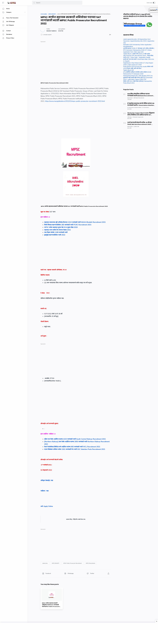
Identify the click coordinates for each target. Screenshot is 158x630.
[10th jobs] (129, 117)
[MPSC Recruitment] (90, 563)
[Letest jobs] (45, 563)
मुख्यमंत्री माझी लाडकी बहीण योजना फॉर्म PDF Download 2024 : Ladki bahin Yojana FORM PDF (137, 78)
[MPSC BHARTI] (55, 563)
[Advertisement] (76, 56)
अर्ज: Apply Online (47, 506)
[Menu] (3, 3)
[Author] (51, 31)
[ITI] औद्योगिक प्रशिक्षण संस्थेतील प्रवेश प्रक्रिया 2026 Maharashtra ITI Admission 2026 (137, 73)
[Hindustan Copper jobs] (138, 117)
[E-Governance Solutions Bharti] (134, 107)
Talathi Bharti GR (128, 70)
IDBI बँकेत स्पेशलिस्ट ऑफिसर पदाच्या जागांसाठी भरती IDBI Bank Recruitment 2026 (140, 95)
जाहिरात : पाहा (45, 491)
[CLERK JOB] (136, 126)
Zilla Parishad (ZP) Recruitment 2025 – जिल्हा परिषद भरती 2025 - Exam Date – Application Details (138, 56)
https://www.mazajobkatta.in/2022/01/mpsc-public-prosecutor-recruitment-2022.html (75, 101)
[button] (34, 3)
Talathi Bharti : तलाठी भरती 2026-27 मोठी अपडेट (136, 54)
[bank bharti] (130, 98)
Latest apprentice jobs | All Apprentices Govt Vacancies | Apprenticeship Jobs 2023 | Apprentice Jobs (138, 41)
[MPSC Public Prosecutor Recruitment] (72, 563)
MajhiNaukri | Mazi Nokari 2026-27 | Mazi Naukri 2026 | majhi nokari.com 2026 (138, 64)
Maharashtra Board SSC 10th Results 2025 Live (138, 76)
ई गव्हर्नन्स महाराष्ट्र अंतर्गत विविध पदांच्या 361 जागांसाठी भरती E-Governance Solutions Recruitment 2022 (141, 104)
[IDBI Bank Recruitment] (138, 98)
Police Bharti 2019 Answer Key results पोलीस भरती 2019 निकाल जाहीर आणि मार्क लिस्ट (138, 67)
